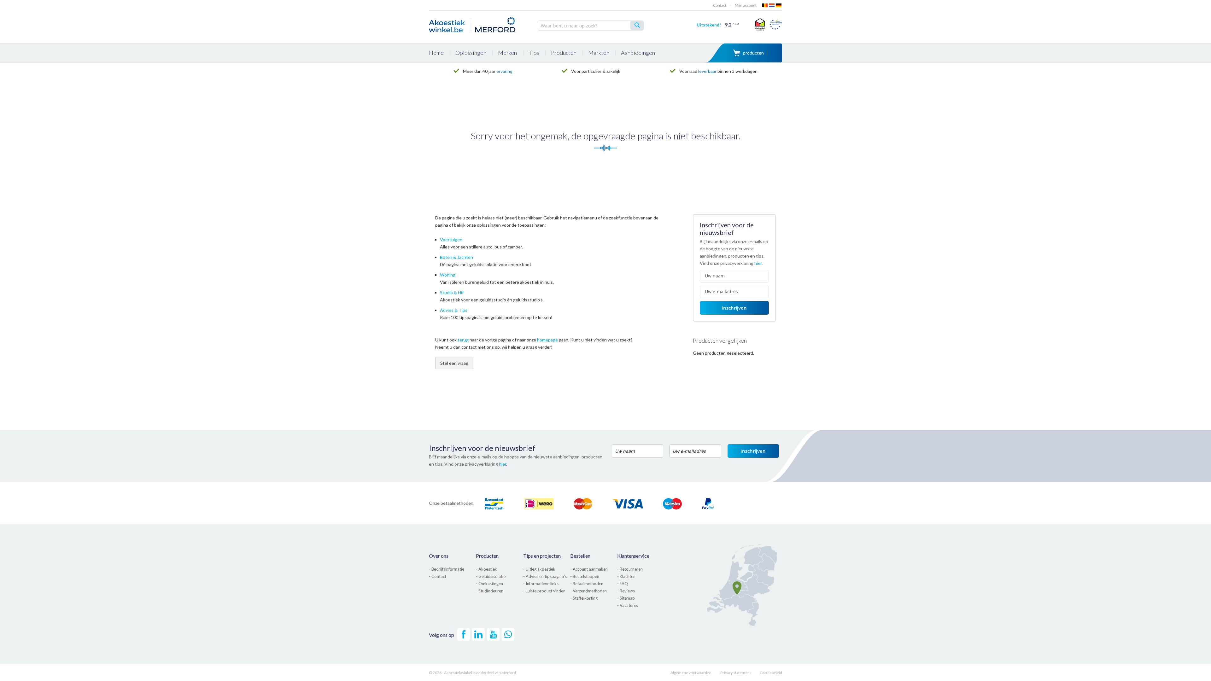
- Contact (437, 576)
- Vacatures (627, 605)
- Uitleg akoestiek (539, 569)
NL (772, 5)
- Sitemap (626, 598)
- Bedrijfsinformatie (446, 569)
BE (765, 5)
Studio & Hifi (452, 292)
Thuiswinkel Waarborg (759, 24)
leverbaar (707, 71)
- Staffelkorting (584, 598)
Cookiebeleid (771, 672)
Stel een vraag (454, 363)
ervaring (504, 71)
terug (463, 339)
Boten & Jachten (456, 257)
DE (779, 5)
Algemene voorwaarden (690, 672)
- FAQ (622, 583)
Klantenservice (633, 556)
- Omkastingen (489, 583)
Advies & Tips (453, 310)
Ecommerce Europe (775, 24)
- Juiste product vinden (544, 590)
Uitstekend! (718, 24)
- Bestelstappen (584, 576)
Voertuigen (451, 239)
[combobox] (591, 25)
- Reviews (626, 590)
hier (758, 263)
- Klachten (626, 576)
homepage (547, 339)
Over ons (438, 556)
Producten (487, 556)
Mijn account (746, 5)
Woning (447, 274)
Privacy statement (735, 672)
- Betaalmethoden (586, 583)
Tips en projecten (542, 556)
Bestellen (580, 556)
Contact (719, 5)
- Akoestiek (486, 569)
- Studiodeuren (489, 590)
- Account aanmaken (589, 569)
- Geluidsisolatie (491, 576)
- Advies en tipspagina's (545, 576)
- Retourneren (630, 569)
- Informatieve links (541, 583)
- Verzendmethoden (588, 590)
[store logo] (473, 24)
